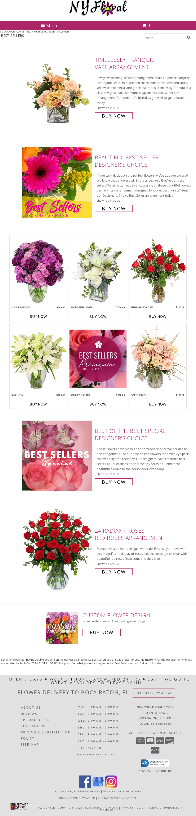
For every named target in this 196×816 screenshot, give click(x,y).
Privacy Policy (133, 807)
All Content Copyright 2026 (60, 807)
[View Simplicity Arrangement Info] (38, 358)
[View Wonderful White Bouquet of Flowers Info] (98, 271)
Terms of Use (110, 810)
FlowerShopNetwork (101, 807)
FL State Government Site (117, 798)
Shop (51, 25)
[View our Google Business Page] (98, 786)
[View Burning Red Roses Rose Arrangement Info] (157, 271)
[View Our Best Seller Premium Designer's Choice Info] (98, 358)
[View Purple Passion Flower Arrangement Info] (38, 271)
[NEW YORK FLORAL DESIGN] (98, 15)
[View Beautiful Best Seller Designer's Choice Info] (57, 182)
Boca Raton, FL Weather (77, 798)
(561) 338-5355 (160, 723)
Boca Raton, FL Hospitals (122, 791)
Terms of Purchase (164, 807)
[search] (189, 37)
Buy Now (114, 116)
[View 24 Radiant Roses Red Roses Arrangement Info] (57, 550)
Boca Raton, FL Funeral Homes (77, 791)
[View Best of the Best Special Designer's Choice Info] (57, 456)
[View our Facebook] (85, 786)
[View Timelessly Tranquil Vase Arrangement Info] (57, 87)
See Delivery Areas (154, 693)
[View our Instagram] (111, 786)
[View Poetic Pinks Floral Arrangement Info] (157, 358)
